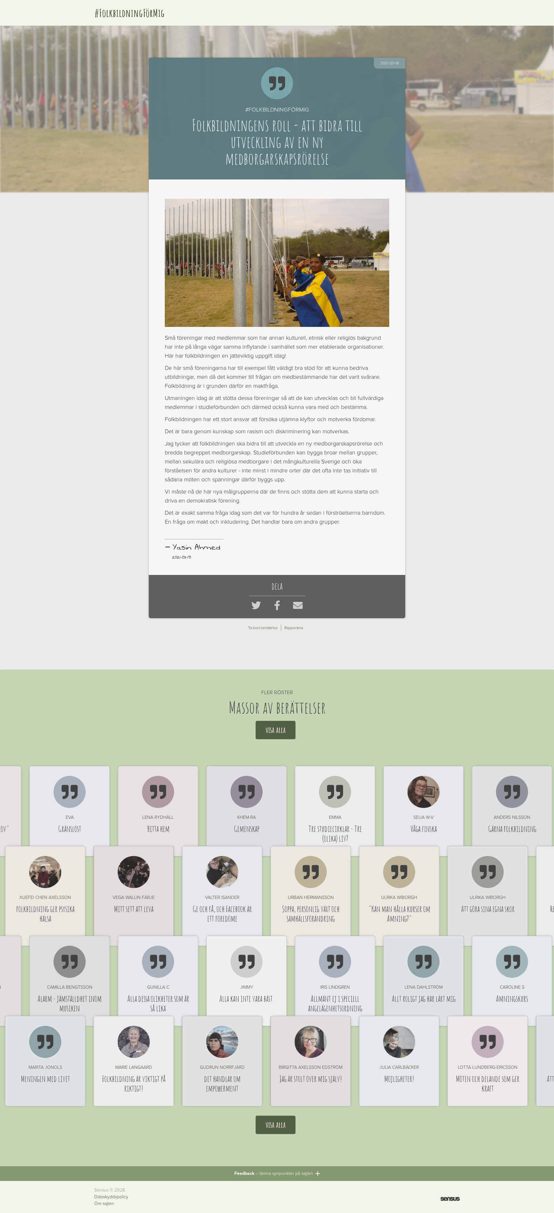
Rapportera (293, 628)
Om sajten (104, 1204)
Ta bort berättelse (263, 628)
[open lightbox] (277, 263)
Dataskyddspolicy (111, 1197)
